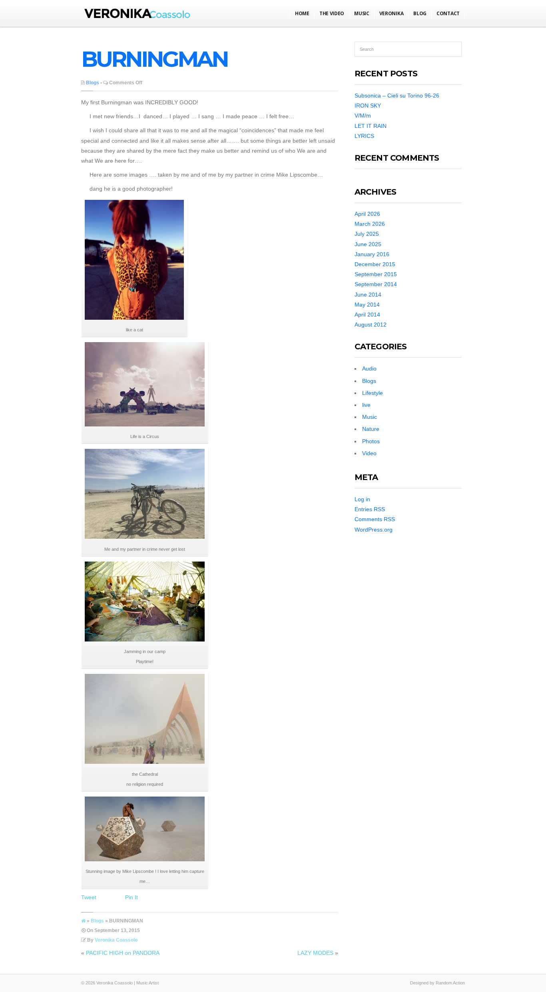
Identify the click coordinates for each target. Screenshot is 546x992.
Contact (448, 13)
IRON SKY (368, 105)
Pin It (131, 897)
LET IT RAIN (371, 126)
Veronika (391, 13)
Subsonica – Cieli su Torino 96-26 (397, 95)
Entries (370, 509)
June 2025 (368, 244)
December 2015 (375, 264)
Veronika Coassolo (116, 940)
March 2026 (370, 224)
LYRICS (364, 136)
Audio (369, 368)
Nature (370, 429)
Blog (419, 13)
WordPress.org (374, 529)
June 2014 (368, 294)
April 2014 (367, 314)
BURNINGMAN (154, 59)
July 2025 (367, 234)
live (366, 405)
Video (369, 453)
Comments (375, 519)
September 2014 (376, 284)
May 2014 (367, 304)
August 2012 (371, 324)
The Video (331, 13)
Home (302, 13)
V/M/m (363, 115)
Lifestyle (372, 393)
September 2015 (376, 274)
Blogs (92, 83)
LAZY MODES (315, 953)
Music (361, 13)
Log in (362, 499)
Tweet (88, 897)
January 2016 (372, 254)
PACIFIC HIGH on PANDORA (122, 953)
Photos (371, 441)
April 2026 (367, 214)
